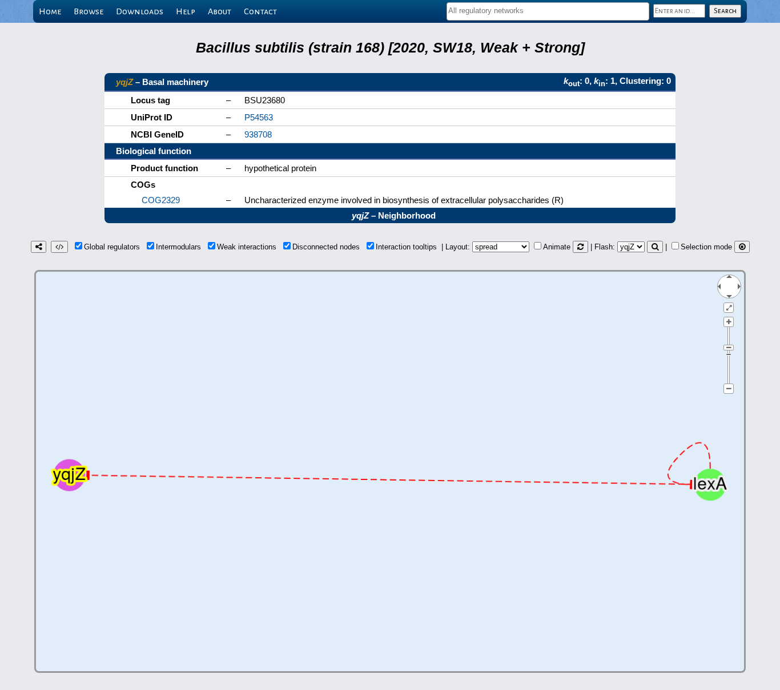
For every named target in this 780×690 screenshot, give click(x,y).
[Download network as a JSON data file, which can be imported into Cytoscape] (59, 247)
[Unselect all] (742, 247)
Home (50, 11)
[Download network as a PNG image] (38, 247)
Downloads (139, 11)
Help (185, 11)
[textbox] (548, 10)
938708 (258, 134)
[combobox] (548, 11)
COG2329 (161, 200)
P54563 (258, 117)
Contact (260, 11)
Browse (88, 11)
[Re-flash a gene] (655, 247)
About (219, 11)
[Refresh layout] (580, 247)
